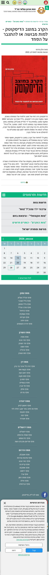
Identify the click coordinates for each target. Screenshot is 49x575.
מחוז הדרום (24, 450)
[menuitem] (24, 202)
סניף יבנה (24, 415)
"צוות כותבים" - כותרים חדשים (29, 222)
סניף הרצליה (24, 350)
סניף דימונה (24, 471)
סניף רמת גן (24, 379)
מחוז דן (24, 362)
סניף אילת (25, 480)
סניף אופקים (24, 467)
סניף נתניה (25, 336)
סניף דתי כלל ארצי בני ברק (24, 366)
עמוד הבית (44, 21)
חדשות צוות (39, 202)
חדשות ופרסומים (32, 21)
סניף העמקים (24, 314)
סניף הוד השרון (24, 343)
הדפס (23, 182)
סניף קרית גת (24, 464)
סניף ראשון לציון (24, 405)
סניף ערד (24, 474)
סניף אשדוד (24, 418)
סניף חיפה (24, 320)
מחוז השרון (24, 332)
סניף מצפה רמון (24, 477)
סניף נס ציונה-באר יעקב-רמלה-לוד (24, 408)
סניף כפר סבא (24, 340)
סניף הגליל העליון (24, 297)
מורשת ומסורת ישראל (34, 229)
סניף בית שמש (24, 438)
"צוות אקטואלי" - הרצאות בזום (29, 216)
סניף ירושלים (24, 431)
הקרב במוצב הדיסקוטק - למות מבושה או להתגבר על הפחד (25, 34)
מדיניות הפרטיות (22, 540)
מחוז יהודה (24, 401)
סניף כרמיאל (24, 310)
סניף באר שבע (24, 461)
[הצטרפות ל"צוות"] (20, 3)
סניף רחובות (24, 412)
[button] (7, 2)
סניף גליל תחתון (24, 304)
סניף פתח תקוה (24, 376)
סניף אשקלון (25, 454)
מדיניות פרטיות (24, 555)
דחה (13, 550)
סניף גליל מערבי (24, 301)
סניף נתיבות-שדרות (24, 458)
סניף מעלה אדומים (24, 435)
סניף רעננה (24, 346)
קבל (34, 550)
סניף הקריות (24, 317)
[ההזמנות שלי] (14, 3)
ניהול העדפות (23, 545)
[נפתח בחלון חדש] (46, 3)
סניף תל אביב (24, 386)
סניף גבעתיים (24, 382)
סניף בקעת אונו (24, 369)
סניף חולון (24, 389)
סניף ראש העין (24, 372)
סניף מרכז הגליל (24, 307)
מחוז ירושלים (24, 427)
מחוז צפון (24, 293)
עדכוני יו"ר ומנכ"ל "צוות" (32, 209)
